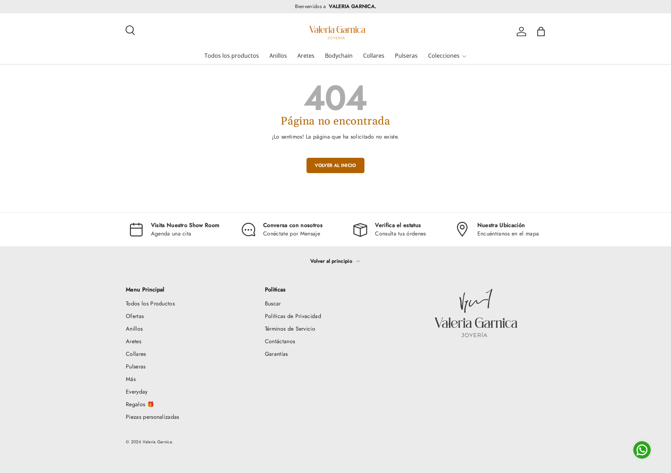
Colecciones (444, 55)
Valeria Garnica (157, 442)
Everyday (137, 392)
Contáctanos (280, 341)
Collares (373, 55)
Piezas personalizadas (152, 417)
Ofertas (135, 316)
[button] (541, 31)
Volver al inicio (335, 165)
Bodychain (339, 55)
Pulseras (406, 55)
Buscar (273, 303)
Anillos (278, 55)
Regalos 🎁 (140, 404)
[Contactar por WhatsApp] (642, 450)
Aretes (306, 55)
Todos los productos (231, 55)
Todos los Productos (150, 303)
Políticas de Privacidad (293, 316)
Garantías (276, 354)
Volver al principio (332, 260)
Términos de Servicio (290, 329)
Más (131, 379)
